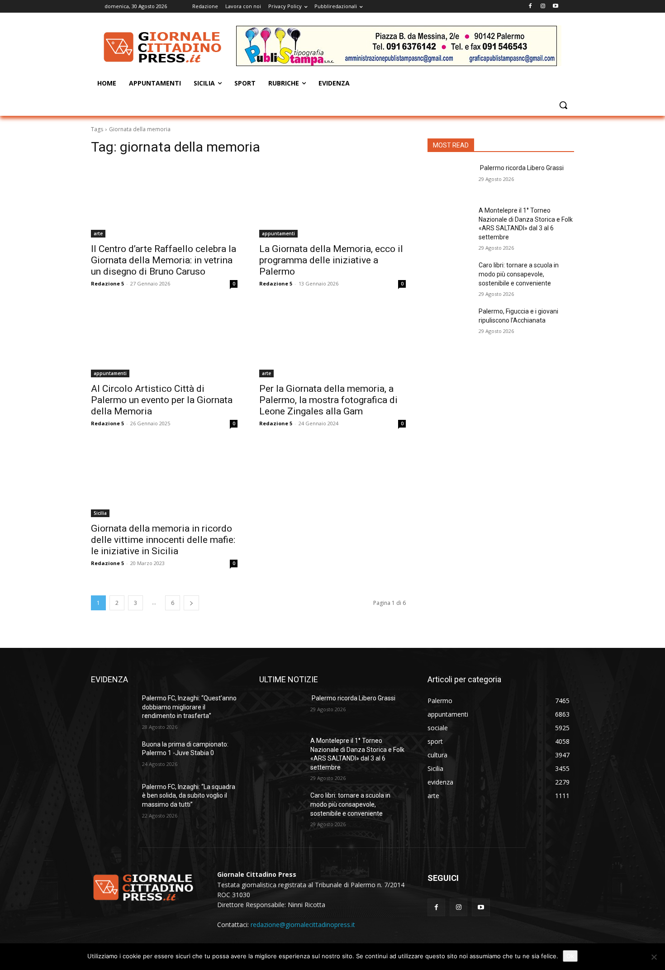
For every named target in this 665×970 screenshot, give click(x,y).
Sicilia (100, 513)
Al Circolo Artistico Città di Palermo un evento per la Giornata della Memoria (162, 400)
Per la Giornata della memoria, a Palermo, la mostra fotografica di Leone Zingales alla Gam (328, 400)
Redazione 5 (107, 283)
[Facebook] (530, 6)
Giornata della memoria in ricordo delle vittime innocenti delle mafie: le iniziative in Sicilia (163, 539)
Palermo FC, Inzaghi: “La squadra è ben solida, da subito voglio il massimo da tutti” (188, 795)
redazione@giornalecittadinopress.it (303, 924)
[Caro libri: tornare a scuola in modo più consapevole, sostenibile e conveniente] (449, 276)
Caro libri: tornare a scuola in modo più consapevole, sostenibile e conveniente (519, 274)
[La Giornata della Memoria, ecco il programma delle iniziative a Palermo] (332, 201)
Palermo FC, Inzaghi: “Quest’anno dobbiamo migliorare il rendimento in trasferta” (189, 706)
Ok (570, 956)
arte (98, 233)
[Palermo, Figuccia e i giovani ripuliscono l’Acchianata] (449, 322)
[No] (653, 956)
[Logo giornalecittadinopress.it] (163, 47)
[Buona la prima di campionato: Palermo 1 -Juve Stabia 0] (113, 755)
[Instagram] (542, 6)
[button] (563, 105)
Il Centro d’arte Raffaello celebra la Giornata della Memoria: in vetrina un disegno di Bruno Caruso (163, 260)
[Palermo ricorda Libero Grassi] (449, 179)
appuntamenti (278, 233)
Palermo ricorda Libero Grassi (521, 167)
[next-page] (191, 602)
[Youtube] (555, 6)
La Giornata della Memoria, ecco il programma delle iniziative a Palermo (331, 260)
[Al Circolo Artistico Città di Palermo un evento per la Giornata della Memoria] (164, 340)
